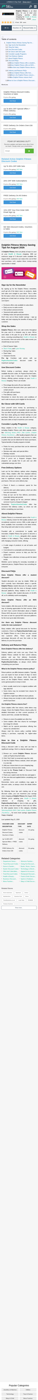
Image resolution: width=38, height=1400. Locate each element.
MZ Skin (19, 169)
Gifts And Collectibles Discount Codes (10, 871)
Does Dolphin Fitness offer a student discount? (22, 63)
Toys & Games (28, 1394)
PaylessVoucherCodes (9, 360)
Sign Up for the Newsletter (17, 45)
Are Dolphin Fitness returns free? (21, 77)
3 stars (8, 22)
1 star (3, 22)
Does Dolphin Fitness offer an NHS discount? (22, 65)
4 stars (10, 22)
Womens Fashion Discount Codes (26, 861)
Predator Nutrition (8, 903)
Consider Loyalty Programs (17, 54)
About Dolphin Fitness (15, 58)
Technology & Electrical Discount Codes (28, 869)
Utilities (28, 1390)
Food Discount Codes (10, 874)
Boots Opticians (7, 892)
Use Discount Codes (15, 49)
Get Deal (13, 101)
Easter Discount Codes (11, 869)
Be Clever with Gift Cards (16, 51)
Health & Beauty (30, 17)
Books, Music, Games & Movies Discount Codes (28, 866)
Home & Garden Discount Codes (8, 866)
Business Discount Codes (9, 879)
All (7, 28)
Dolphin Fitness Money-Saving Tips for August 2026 (19, 43)
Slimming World (10, 432)
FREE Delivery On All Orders (15, 196)
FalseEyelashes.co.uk (9, 900)
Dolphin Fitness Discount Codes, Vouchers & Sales (17, 93)
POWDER (30, 900)
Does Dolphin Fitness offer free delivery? (20, 73)
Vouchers (17, 28)
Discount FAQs (13, 60)
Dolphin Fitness (31, 810)
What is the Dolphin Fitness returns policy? (22, 75)
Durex (27, 896)
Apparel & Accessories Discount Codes (28, 871)
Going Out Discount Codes (27, 864)
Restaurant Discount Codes (27, 874)
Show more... (19, 907)
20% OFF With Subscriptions (15, 181)
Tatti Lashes (26, 432)
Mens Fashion (28, 1398)
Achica (26, 892)
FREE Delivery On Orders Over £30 (18, 125)
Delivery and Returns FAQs (17, 70)
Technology (10, 1394)
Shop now (26, 2)
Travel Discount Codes (10, 864)
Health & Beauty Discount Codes (8, 876)
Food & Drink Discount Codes (28, 876)
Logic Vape (21, 900)
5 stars (13, 22)
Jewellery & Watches (10, 1390)
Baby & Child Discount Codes (28, 881)
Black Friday (8, 348)
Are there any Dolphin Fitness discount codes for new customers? (23, 68)
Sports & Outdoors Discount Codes (27, 879)
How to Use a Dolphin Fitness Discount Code (21, 81)
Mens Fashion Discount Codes (8, 881)
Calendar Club (18, 896)
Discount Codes (29, 28)
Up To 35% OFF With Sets (14, 166)
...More (33, 19)
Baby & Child (10, 1398)
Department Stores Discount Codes (9, 861)
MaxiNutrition (7, 896)
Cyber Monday (20, 348)
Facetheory (11, 435)
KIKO (18, 432)
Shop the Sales (13, 47)
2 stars (5, 22)
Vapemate (18, 892)
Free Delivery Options (15, 56)
